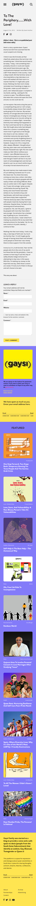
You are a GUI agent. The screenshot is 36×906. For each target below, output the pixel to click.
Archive (20, 890)
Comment (7, 320)
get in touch (9, 387)
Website (6, 308)
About (5, 890)
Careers (6, 895)
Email (5, 300)
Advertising (22, 892)
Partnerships (7, 892)
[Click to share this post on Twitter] (7, 34)
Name (5, 293)
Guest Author (7, 392)
